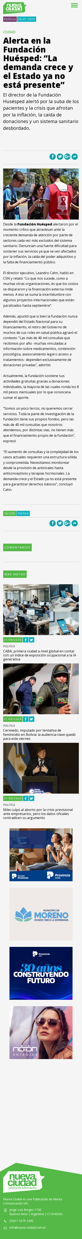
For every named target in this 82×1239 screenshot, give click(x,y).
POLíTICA (9, 646)
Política (10, 19)
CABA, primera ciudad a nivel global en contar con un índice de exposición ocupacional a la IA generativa (39, 655)
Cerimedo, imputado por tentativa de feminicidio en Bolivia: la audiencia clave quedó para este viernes (39, 734)
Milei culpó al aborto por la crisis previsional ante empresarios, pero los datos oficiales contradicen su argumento (38, 813)
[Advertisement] (41, 1106)
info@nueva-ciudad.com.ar (27, 1227)
